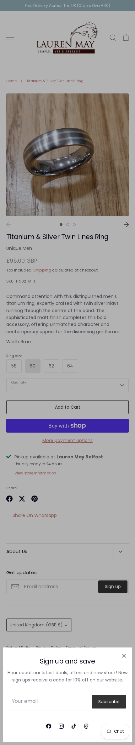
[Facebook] (48, 726)
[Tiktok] (74, 726)
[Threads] (86, 726)
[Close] (124, 655)
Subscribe (109, 701)
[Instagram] (61, 726)
